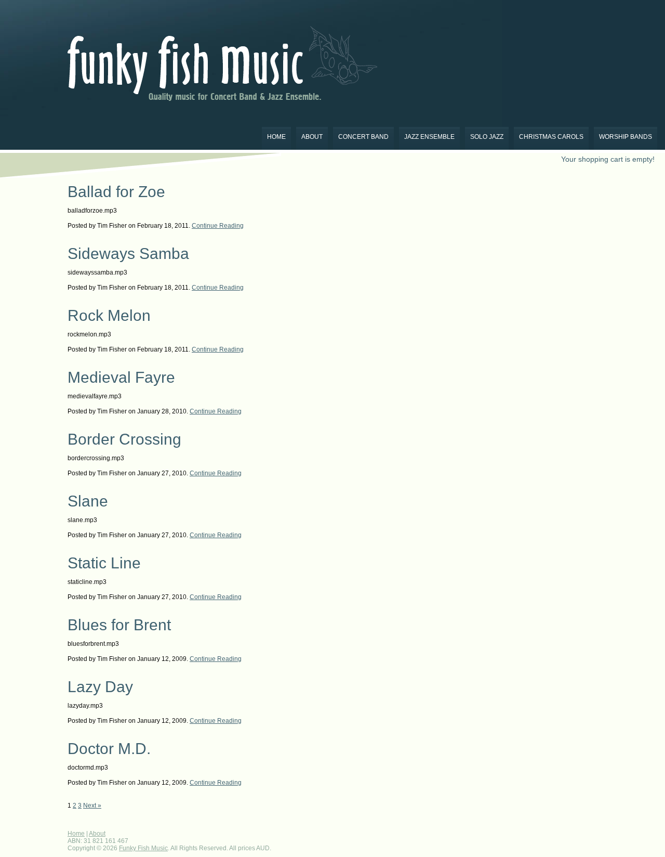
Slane (88, 501)
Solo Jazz (486, 136)
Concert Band (363, 136)
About (312, 136)
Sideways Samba (128, 253)
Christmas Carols (551, 136)
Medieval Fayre (121, 377)
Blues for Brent (119, 624)
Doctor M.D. (109, 748)
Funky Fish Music (143, 848)
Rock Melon (109, 315)
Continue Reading (218, 225)
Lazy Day (100, 686)
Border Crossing (124, 439)
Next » (92, 805)
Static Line (104, 563)
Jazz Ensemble (429, 136)
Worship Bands (625, 136)
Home (276, 136)
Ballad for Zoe (116, 191)
